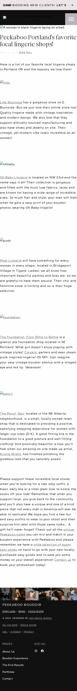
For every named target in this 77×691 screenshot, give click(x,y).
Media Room (29, 625)
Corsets (30, 352)
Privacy (29, 632)
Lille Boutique (11, 102)
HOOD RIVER (36, 611)
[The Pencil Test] (6, 394)
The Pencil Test (12, 413)
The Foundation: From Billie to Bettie (29, 337)
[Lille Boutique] (5, 82)
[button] (71, 19)
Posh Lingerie (11, 260)
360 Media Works (40, 618)
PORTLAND (9, 611)
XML (5, 632)
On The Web (10, 625)
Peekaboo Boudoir (21, 605)
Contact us (62, 560)
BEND (22, 611)
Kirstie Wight (10, 454)
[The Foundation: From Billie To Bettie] (10, 317)
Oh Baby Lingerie (13, 177)
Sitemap (15, 632)
